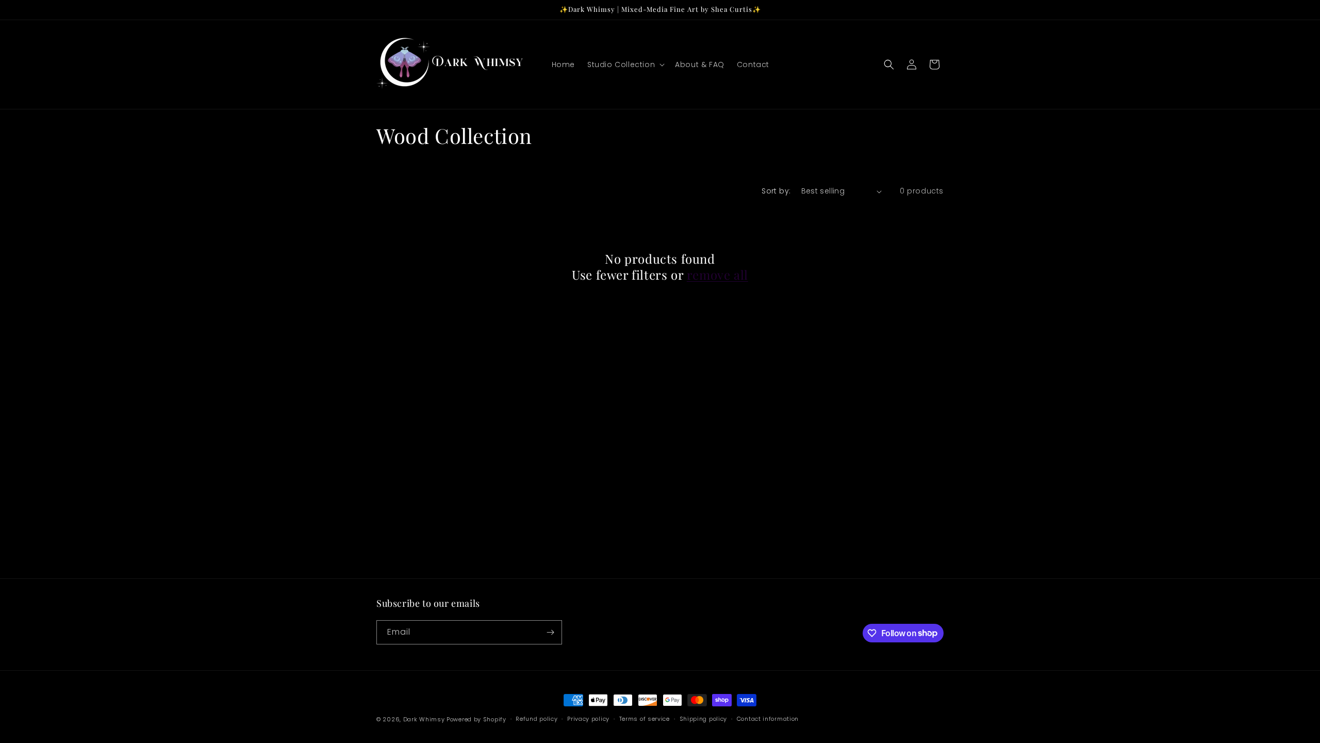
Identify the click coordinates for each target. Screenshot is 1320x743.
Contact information (768, 719)
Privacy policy (588, 719)
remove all (717, 275)
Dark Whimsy (424, 719)
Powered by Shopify (476, 719)
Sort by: (776, 191)
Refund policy (536, 719)
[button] (625, 64)
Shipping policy (704, 719)
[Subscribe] (550, 632)
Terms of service (644, 719)
